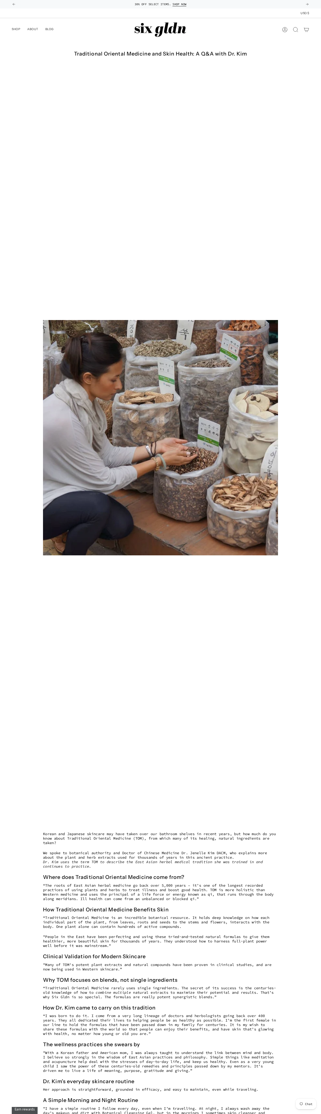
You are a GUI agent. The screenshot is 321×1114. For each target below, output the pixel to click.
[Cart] (306, 30)
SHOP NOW (179, 4)
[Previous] (14, 4)
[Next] (307, 4)
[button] (33, 29)
